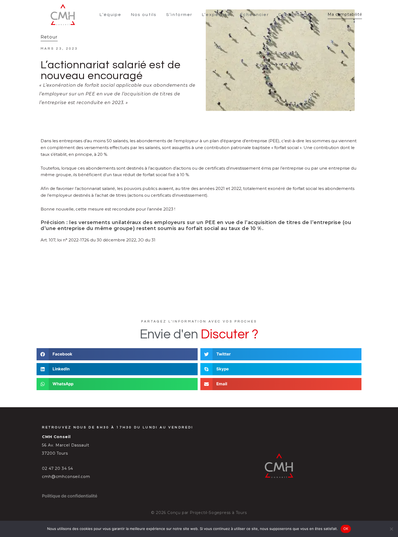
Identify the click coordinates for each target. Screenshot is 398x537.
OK (345, 528)
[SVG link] (63, 14)
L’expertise (216, 14)
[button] (117, 354)
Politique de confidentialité (69, 496)
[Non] (391, 529)
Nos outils (144, 14)
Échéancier (254, 14)
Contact (289, 14)
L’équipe (110, 14)
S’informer (179, 14)
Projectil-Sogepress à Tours (218, 512)
